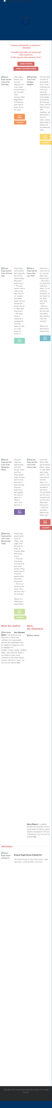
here (18, 663)
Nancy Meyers (32, 824)
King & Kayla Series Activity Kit (28, 855)
